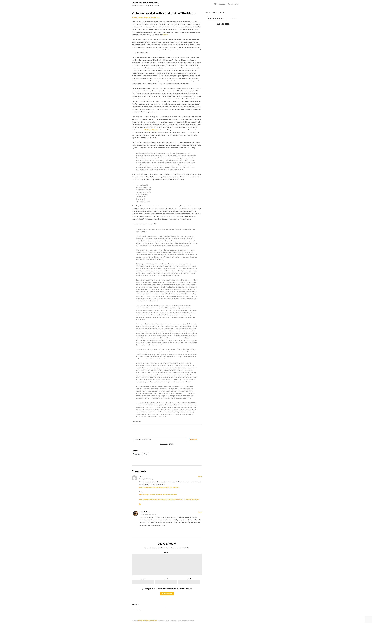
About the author (233, 4)
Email (166, 579)
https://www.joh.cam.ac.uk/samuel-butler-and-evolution (158, 494)
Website (189, 579)
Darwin (165, 35)
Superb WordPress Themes (186, 621)
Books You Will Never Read (145, 2)
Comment (166, 552)
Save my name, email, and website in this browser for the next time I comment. (168, 589)
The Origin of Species (151, 130)
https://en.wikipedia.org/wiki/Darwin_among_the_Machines (159, 487)
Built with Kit (166, 444)
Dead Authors (138, 17)
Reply (200, 476)
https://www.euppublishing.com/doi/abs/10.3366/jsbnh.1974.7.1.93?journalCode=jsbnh (169, 499)
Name (143, 579)
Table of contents (219, 4)
